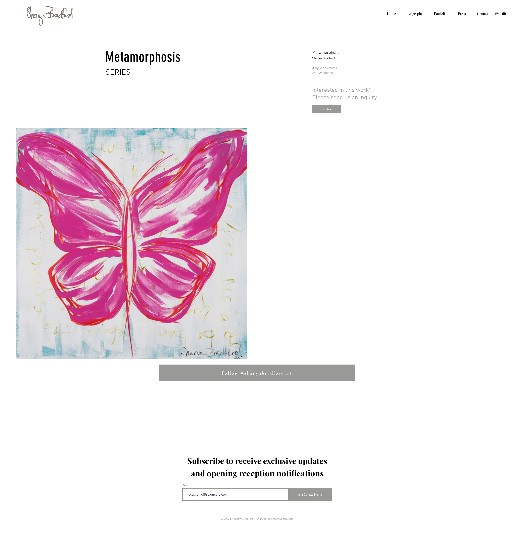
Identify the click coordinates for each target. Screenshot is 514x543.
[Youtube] (504, 14)
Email (186, 485)
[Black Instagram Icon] (497, 14)
